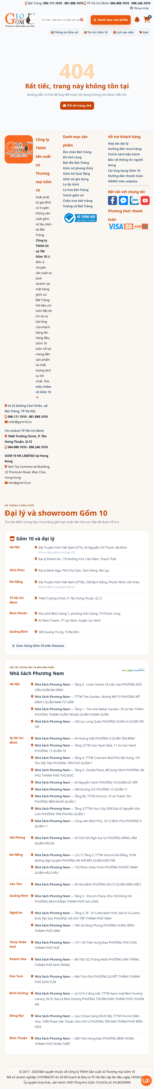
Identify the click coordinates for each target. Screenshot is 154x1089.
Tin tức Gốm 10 (97, 32)
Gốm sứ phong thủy (78, 168)
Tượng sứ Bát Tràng (78, 206)
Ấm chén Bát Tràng (77, 152)
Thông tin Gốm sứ (66, 32)
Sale (145, 32)
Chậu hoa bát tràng (77, 201)
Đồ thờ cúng (72, 157)
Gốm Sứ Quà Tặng (76, 174)
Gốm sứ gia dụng (76, 179)
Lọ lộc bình (71, 184)
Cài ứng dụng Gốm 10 (124, 171)
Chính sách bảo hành (124, 154)
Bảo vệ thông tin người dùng (125, 162)
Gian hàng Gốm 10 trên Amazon (40, 646)
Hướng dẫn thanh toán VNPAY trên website (125, 178)
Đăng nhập (141, 8)
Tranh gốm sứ (73, 195)
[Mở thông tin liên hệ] (146, 1081)
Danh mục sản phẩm (113, 19)
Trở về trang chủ (78, 105)
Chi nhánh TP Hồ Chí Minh (24, 431)
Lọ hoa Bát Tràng (75, 190)
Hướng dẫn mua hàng (124, 149)
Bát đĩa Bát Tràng (76, 163)
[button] (82, 20)
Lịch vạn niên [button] (125, 32)
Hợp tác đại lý (118, 143)
